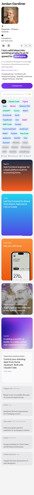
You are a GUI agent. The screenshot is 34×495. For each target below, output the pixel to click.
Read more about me (8, 70)
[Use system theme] (22, 45)
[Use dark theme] (30, 45)
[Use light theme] (26, 45)
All (4, 102)
